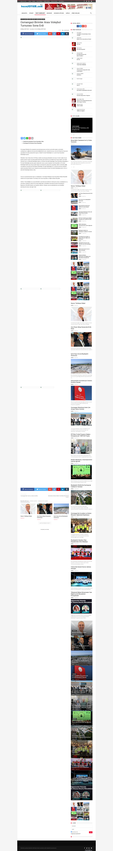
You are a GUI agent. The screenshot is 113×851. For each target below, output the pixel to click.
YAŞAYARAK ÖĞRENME (81, 64)
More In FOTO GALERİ (43, 500)
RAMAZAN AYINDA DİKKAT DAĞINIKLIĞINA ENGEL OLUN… (58, 496)
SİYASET (74, 644)
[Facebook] (84, 1)
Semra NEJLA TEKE (80, 99)
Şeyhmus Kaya (80, 104)
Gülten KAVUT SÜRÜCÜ (81, 63)
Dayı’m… (78, 85)
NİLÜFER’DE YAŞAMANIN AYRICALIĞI (84, 90)
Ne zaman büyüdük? (81, 49)
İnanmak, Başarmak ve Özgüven (83, 95)
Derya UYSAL (79, 42)
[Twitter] (87, 1)
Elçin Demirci (79, 48)
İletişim (33, 1)
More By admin (33, 500)
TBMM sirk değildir (81, 110)
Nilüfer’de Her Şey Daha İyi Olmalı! (84, 39)
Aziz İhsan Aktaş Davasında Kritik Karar (44, 516)
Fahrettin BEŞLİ (80, 53)
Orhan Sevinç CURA (80, 89)
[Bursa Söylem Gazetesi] (32, 4)
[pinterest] (58, 33)
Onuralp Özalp (80, 83)
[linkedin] (63, 33)
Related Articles (25, 500)
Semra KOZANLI (80, 94)
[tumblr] (67, 33)
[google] (50, 33)
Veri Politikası (61, 1)
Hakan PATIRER (80, 68)
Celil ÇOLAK (79, 37)
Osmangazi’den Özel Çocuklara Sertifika (29, 495)
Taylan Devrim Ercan (81, 109)
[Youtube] (91, 1)
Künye (30, 1)
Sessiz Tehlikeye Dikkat (26, 516)
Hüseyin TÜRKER (80, 73)
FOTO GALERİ (26, 17)
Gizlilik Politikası (47, 1)
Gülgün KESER (79, 58)
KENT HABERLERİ (37, 19)
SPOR (43, 19)
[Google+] (89, 1)
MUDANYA (79, 75)
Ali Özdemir (79, 32)
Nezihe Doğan (79, 78)
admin (72, 187)
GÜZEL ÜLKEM (80, 105)
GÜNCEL (30, 19)
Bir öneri (78, 44)
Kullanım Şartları (54, 1)
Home (22, 17)
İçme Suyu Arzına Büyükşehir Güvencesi (61, 516)
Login (91, 832)
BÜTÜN (78, 59)
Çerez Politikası (39, 1)
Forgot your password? (75, 833)
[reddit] (54, 33)
